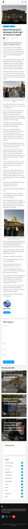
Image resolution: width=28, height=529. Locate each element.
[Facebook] (2, 516)
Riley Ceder (7, 38)
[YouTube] (13, 516)
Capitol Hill (6, 26)
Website (4, 354)
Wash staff (8, 389)
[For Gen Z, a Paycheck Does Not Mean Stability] (14, 381)
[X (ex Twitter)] (6, 516)
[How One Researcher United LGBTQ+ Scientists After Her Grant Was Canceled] (14, 429)
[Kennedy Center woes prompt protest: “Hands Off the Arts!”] (14, 405)
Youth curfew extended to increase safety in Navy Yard (17, 465)
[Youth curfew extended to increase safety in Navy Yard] (8, 465)
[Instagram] (10, 516)
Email (4, 349)
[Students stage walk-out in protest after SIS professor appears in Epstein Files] (8, 457)
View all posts (6, 312)
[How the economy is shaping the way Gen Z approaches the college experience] (8, 450)
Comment (5, 325)
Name (4, 343)
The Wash (12, 26)
